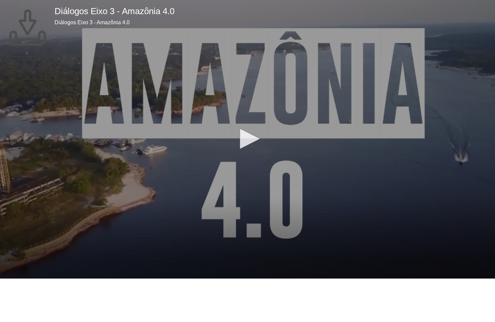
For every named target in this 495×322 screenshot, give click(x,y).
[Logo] (27, 28)
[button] (247, 139)
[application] (247, 139)
